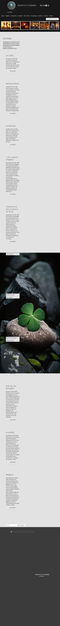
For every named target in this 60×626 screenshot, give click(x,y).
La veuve (9, 254)
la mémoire (11, 126)
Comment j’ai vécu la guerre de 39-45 (12, 209)
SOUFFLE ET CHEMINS (27, 5)
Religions (10, 475)
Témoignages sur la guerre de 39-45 (11, 43)
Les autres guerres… (7, 46)
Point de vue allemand (11, 339)
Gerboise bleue (12, 83)
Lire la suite (12, 71)
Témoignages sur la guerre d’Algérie (11, 45)
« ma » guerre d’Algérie (12, 158)
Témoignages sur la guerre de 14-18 (11, 42)
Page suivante (21, 525)
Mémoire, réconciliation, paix (10, 48)
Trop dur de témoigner (11, 387)
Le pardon (10, 432)
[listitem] (6, 25)
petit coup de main (10, 296)
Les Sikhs (10, 55)
